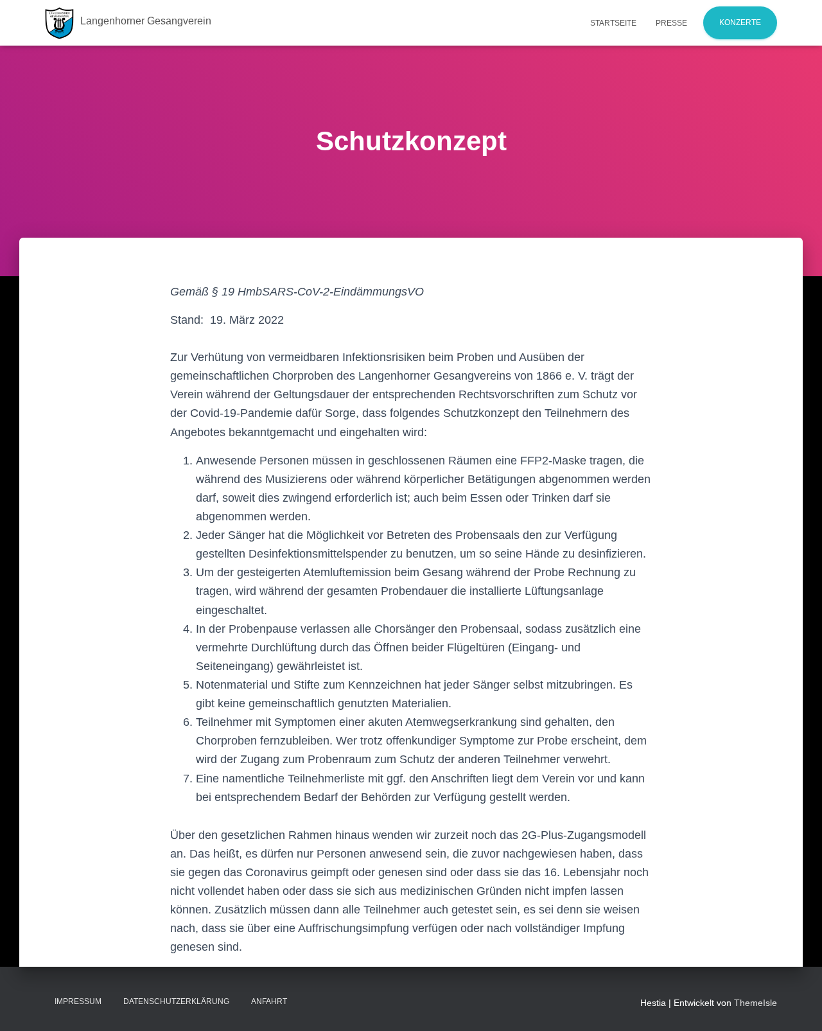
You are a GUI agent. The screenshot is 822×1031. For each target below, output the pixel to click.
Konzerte (740, 22)
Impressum (78, 1001)
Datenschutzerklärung (176, 1001)
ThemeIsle (755, 1003)
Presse (671, 23)
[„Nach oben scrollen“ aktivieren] (796, 1005)
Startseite (613, 23)
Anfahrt (269, 1001)
